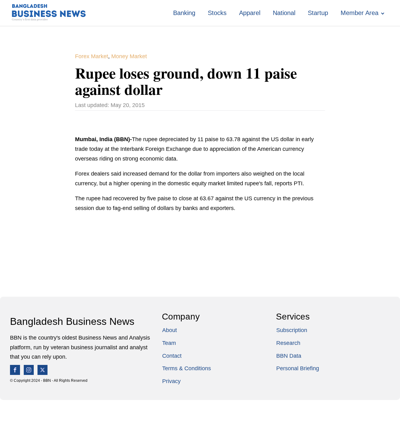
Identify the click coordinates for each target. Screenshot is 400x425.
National (284, 12)
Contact (172, 356)
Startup (318, 12)
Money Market (129, 56)
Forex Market (91, 56)
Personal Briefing (297, 368)
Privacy (171, 381)
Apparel (249, 12)
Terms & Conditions (186, 368)
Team (169, 343)
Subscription (291, 330)
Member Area (359, 12)
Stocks (217, 12)
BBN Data (288, 356)
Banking (184, 12)
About (169, 330)
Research (288, 343)
